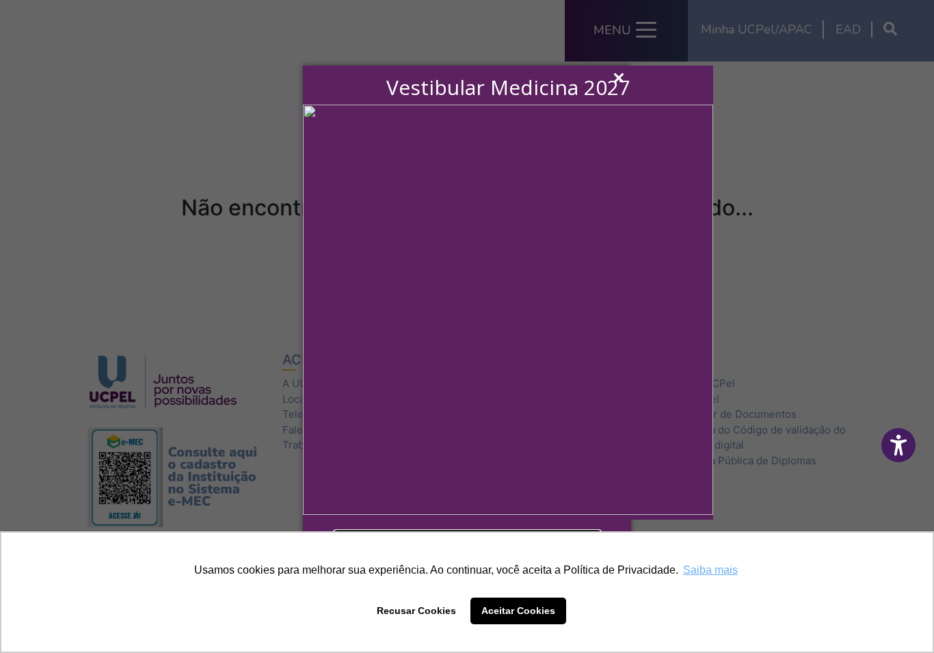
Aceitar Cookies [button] (518, 610)
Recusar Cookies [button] (416, 610)
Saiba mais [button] (710, 570)
